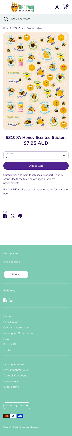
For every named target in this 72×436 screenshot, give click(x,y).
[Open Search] (6, 18)
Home (6, 28)
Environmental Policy (16, 370)
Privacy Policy (11, 381)
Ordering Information (16, 327)
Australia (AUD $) (15, 405)
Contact (8, 350)
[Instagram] (11, 300)
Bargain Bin (10, 344)
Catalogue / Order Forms (18, 333)
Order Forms (11, 387)
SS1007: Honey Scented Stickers (27, 28)
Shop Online (10, 322)
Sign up (15, 274)
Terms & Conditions (15, 375)
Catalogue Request (15, 364)
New (6, 339)
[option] (36, 81)
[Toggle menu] (5, 7)
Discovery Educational (30, 427)
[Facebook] (5, 300)
